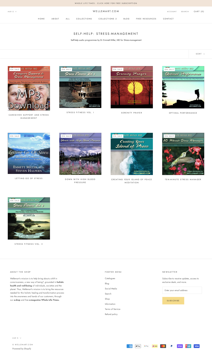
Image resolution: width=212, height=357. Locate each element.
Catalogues (110, 278)
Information (110, 303)
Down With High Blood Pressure (80, 181)
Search (185, 11)
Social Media (111, 288)
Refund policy (111, 314)
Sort (199, 53)
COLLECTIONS (84, 18)
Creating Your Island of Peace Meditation (131, 181)
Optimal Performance (183, 113)
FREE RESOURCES (146, 18)
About (55, 18)
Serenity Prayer (131, 112)
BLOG (127, 18)
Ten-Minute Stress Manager (183, 179)
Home (41, 18)
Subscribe (173, 300)
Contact (168, 18)
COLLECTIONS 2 (108, 18)
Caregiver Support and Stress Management (29, 116)
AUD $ (11, 11)
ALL (68, 18)
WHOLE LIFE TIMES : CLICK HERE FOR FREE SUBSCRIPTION (106, 3)
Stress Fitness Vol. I (80, 112)
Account (172, 11)
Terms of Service (112, 309)
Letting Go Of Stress (29, 178)
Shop (107, 298)
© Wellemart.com (22, 344)
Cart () (199, 11)
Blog (107, 283)
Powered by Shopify (21, 348)
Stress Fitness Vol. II (29, 244)
